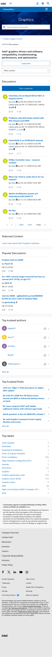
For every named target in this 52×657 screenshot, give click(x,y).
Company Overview (10, 532)
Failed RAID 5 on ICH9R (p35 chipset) (26, 140)
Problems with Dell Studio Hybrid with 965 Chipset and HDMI (26, 119)
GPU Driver (7, 467)
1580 (21, 224)
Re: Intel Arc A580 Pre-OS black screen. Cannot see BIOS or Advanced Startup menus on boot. (23, 398)
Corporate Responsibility (12, 555)
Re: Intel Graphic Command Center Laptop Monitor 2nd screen (22, 420)
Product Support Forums (13, 38)
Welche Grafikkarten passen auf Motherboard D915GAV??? (23, 195)
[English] (43, 3)
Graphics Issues (8, 482)
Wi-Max (12, 210)
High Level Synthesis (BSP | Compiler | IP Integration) (21, 489)
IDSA (4, 493)
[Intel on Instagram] (27, 572)
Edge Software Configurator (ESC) (16, 460)
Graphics (6, 471)
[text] (3, 271)
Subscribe (26, 63)
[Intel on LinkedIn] (15, 572)
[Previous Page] (7, 225)
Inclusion (5, 560)
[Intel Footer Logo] (5, 635)
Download (6, 446)
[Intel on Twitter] (9, 572)
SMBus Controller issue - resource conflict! (24, 161)
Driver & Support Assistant (13, 453)
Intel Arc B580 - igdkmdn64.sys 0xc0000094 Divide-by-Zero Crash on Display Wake (22, 297)
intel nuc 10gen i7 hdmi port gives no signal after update (23, 389)
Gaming (5, 464)
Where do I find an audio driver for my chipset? (26, 178)
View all (5, 371)
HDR (4, 485)
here (28, 506)
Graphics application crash (13, 475)
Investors (6, 546)
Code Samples (8, 442)
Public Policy (7, 564)
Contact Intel (7, 537)
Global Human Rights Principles (28, 611)
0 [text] (4, 271)
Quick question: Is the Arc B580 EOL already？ (24, 414)
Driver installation (9, 457)
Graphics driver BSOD (11, 478)
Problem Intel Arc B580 (12, 260)
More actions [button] (9, 70)
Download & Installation (12, 449)
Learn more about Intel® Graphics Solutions (20, 243)
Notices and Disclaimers (19, 608)
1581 (29, 224)
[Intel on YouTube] (21, 572)
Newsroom (6, 541)
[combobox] (26, 27)
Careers (5, 551)
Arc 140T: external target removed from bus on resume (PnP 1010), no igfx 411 (23, 278)
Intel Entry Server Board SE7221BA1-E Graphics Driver (26, 97)
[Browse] (8, 10)
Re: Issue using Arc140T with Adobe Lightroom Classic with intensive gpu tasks (22, 407)
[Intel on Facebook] (3, 572)
